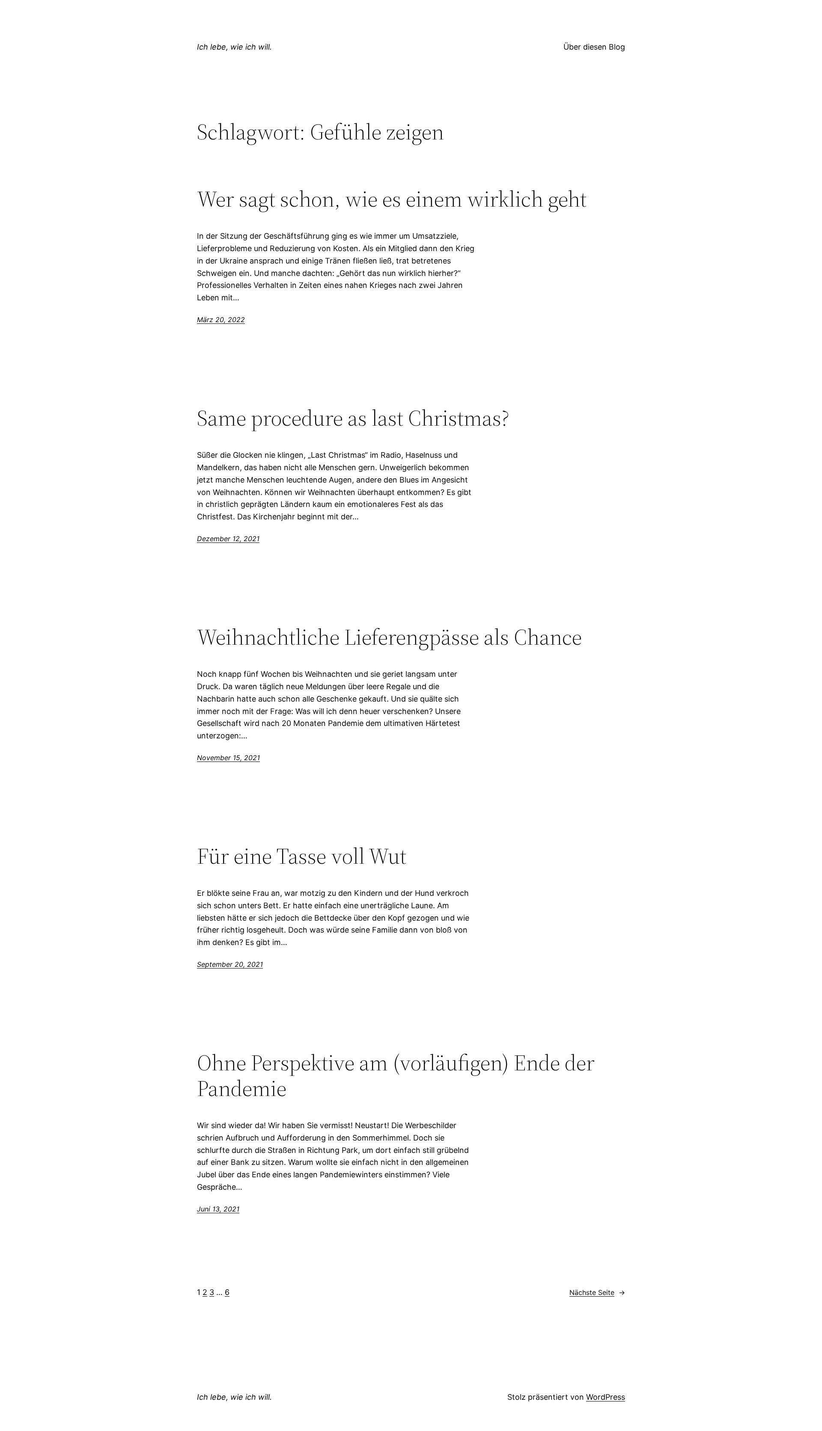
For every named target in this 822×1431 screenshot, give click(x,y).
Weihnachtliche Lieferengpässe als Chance (389, 637)
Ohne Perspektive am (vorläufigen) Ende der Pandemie (396, 1075)
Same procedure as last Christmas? (353, 418)
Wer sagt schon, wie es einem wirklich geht (392, 199)
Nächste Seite (597, 1292)
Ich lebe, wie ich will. (234, 46)
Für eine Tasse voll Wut (301, 856)
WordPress (605, 1396)
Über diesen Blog (594, 46)
